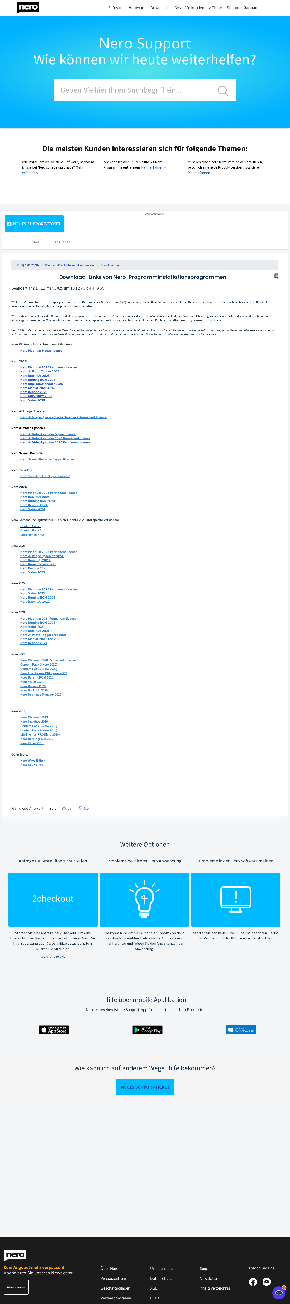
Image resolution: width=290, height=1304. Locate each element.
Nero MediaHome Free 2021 (40, 639)
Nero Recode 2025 (33, 392)
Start (35, 242)
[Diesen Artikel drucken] (276, 275)
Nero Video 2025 (32, 400)
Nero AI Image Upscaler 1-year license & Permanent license (63, 417)
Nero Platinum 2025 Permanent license (48, 367)
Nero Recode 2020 (33, 686)
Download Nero (111, 265)
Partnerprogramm (116, 1298)
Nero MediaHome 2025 (37, 388)
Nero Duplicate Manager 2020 (40, 694)
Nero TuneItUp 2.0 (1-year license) (45, 476)
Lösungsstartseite (27, 265)
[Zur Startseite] (31, 6)
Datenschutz (161, 1278)
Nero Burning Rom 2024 (37, 501)
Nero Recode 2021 (33, 643)
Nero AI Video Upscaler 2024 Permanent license (55, 438)
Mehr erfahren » (153, 167)
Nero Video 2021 (32, 626)
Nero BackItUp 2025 (35, 375)
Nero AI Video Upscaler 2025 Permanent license (55, 442)
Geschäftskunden (115, 1288)
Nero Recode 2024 (34, 505)
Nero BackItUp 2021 (34, 631)
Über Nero (109, 1268)
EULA (155, 1298)
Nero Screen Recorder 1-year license (47, 459)
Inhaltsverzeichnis (215, 1288)
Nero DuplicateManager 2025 (41, 384)
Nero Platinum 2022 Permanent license (48, 589)
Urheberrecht (161, 1268)
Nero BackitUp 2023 (35, 560)
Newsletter (209, 1278)
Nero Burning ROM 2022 (37, 597)
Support (207, 1268)
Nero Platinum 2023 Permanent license (48, 552)
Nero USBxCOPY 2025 (36, 396)
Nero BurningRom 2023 (37, 564)
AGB (153, 1288)
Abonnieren (16, 1287)
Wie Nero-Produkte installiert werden (70, 265)
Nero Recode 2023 (34, 568)
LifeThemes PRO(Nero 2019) (40, 734)
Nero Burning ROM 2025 (37, 380)
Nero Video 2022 (32, 593)
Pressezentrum (113, 1278)
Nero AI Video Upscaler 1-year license (47, 434)
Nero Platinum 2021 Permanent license (48, 618)
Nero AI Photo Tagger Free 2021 (43, 635)
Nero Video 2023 (32, 572)
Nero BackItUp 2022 (35, 601)
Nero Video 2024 (32, 509)
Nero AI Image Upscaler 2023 (41, 556)
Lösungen (62, 242)
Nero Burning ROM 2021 (37, 622)
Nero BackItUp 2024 (35, 497)
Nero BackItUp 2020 (34, 690)
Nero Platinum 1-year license (41, 350)
